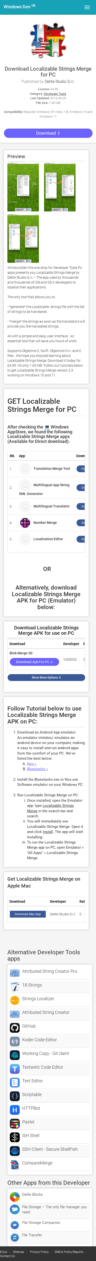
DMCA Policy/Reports (69, 1252)
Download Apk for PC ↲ (34, 662)
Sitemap (18, 1252)
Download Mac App (28, 914)
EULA (3, 1252)
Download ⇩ (48, 133)
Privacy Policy (39, 1252)
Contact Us (7, 1256)
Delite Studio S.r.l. (60, 81)
